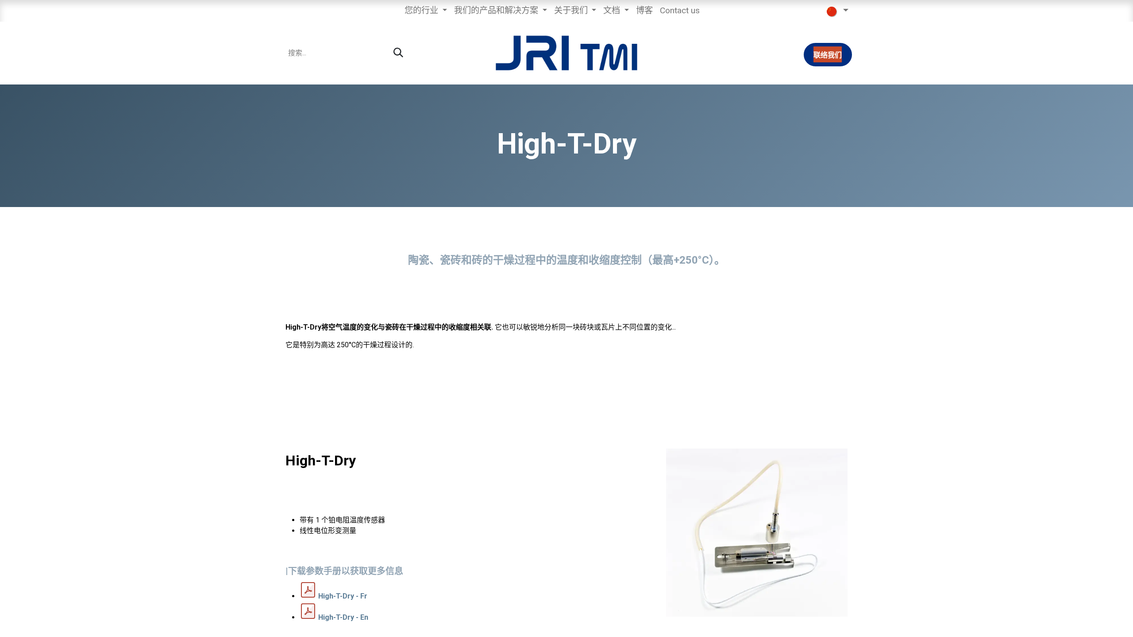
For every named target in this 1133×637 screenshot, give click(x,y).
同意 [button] (840, 623)
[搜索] (398, 53)
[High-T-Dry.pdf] (308, 590)
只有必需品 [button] (808, 623)
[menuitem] (426, 11)
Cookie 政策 (473, 624)
